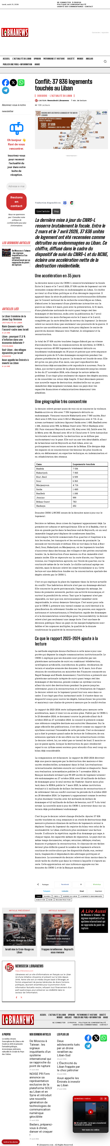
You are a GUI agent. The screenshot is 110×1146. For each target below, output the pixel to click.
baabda (47, 896)
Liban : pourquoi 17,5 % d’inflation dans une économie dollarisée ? (13, 339)
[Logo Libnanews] (14, 32)
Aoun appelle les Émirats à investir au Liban (15, 361)
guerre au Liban (70, 896)
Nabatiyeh (40, 900)
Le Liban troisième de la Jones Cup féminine (14, 318)
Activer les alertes (10, 1141)
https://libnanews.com (24, 971)
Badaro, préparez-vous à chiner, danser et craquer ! (41, 1130)
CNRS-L (57, 896)
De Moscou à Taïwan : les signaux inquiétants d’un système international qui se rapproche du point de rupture (93, 921)
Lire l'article (43, 211)
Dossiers (6, 356)
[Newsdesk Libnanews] (37, 100)
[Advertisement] (55, 29)
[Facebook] (16, 997)
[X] (21, 997)
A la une (6, 333)
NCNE (50, 900)
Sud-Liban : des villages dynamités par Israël (14, 351)
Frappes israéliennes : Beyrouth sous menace (57, 951)
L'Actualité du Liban (12, 323)
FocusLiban (7, 346)
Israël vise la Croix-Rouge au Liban (19, 951)
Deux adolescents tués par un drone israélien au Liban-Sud (68, 1048)
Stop (56, 211)
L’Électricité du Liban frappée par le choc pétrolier (68, 1066)
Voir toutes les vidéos (90, 1130)
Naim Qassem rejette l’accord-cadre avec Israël (15, 328)
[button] (105, 61)
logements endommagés (91, 896)
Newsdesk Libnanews (58, 100)
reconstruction (63, 900)
